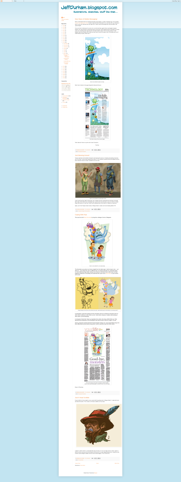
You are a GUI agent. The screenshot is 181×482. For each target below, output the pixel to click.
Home (97, 463)
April (65, 51)
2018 (64, 35)
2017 (64, 37)
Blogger (95, 472)
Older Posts (117, 463)
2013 (64, 66)
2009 (64, 72)
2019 (64, 33)
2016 (64, 38)
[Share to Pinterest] (100, 150)
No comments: (87, 149)
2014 (64, 42)
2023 (64, 28)
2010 (64, 71)
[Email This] (94, 150)
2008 (64, 74)
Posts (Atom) (82, 465)
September (66, 46)
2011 (64, 69)
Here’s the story (87, 217)
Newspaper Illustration (82, 151)
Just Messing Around (82, 155)
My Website (65, 105)
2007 (64, 76)
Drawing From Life (66, 83)
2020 (64, 32)
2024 (64, 27)
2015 (64, 40)
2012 (64, 67)
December (66, 43)
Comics (64, 102)
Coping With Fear (81, 215)
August (65, 48)
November (66, 45)
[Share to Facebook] (98, 150)
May (65, 50)
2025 (64, 25)
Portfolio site (65, 107)
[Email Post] (92, 149)
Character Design (66, 99)
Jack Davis (108, 273)
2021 (64, 30)
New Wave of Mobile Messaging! (86, 19)
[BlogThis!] (96, 150)
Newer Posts (77, 463)
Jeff (63, 17)
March (65, 53)
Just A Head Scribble (82, 397)
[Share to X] (97, 150)
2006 (64, 77)
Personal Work (65, 95)
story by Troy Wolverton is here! (81, 23)
